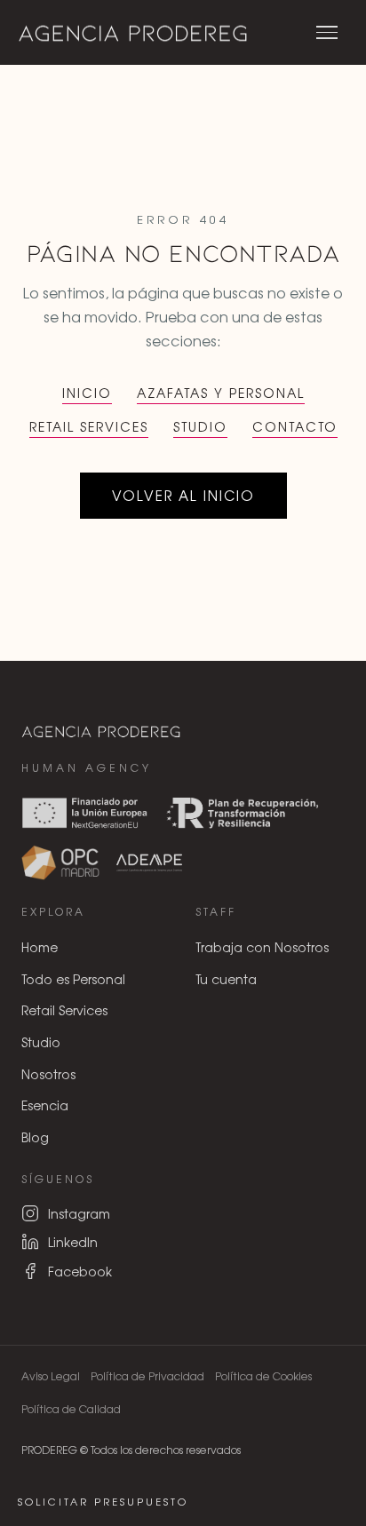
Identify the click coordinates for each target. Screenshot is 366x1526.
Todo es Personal (73, 979)
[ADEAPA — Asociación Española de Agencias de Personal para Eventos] (149, 862)
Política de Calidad (71, 1409)
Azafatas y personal (221, 392)
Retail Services (88, 426)
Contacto (295, 426)
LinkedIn (73, 1242)
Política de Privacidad (147, 1376)
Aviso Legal (50, 1376)
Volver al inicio (183, 495)
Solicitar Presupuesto (103, 1501)
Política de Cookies (263, 1376)
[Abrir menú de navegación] (327, 32)
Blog (35, 1137)
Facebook (80, 1271)
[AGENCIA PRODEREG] (133, 32)
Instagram (79, 1213)
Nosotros (48, 1074)
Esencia (44, 1105)
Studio (200, 426)
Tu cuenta (226, 979)
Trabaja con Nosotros (262, 947)
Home (39, 947)
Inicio (87, 392)
